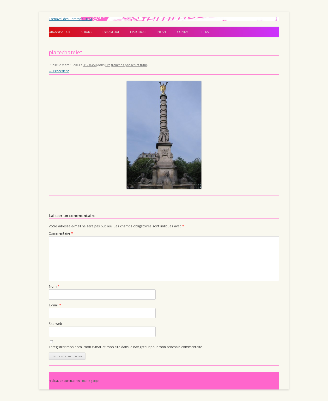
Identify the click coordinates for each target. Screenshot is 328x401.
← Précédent (59, 71)
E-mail (55, 305)
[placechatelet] (164, 135)
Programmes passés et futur (126, 65)
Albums (86, 32)
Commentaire (61, 233)
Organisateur (59, 32)
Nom (54, 286)
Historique (138, 32)
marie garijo (90, 381)
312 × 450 (90, 65)
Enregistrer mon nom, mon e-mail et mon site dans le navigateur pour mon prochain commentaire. (126, 347)
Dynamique (111, 32)
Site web (55, 323)
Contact (184, 32)
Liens (205, 32)
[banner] (164, 27)
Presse (162, 32)
